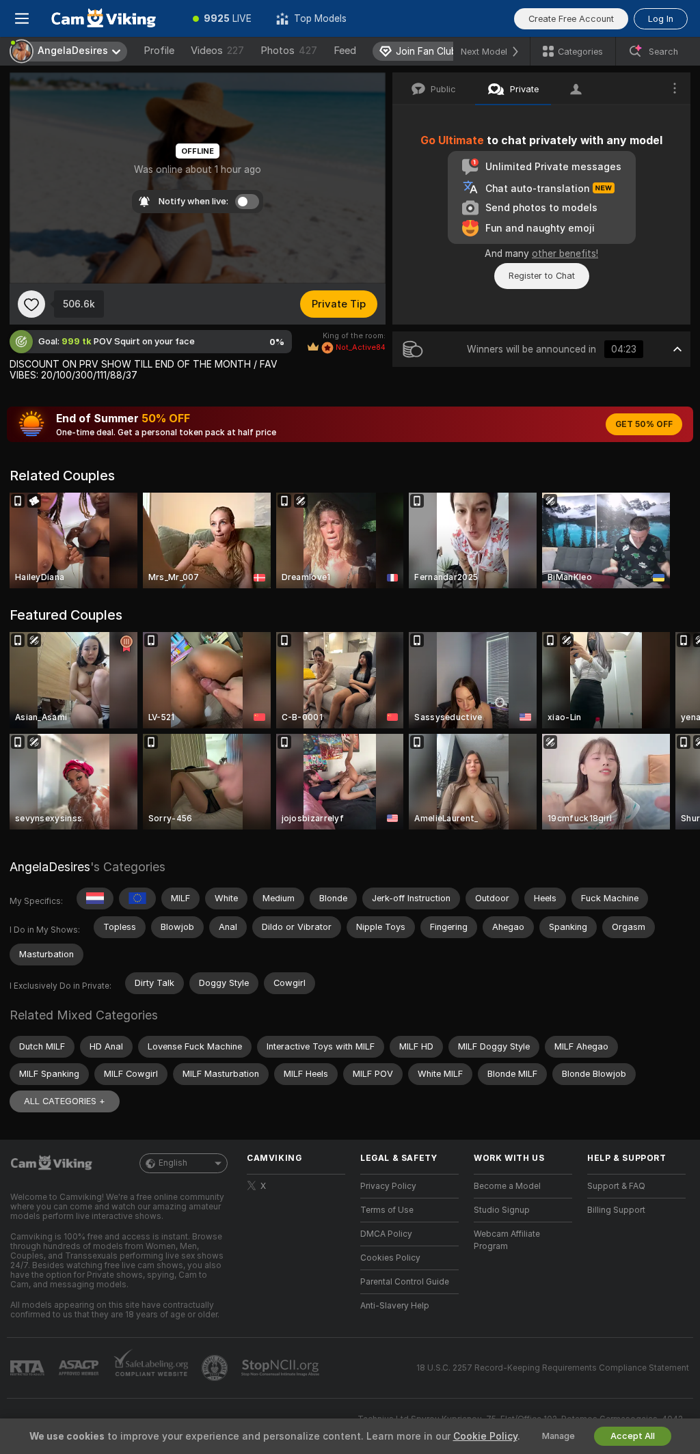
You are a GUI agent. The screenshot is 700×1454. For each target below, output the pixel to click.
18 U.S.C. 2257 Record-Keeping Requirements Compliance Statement (552, 1368)
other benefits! (565, 253)
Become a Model (507, 1186)
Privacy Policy (388, 1186)
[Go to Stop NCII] (281, 1368)
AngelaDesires (50, 867)
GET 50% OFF (644, 424)
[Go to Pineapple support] (216, 1368)
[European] (137, 898)
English (173, 1163)
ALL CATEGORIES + (64, 1101)
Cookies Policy (390, 1258)
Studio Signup (502, 1210)
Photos (288, 50)
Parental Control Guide (404, 1282)
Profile (159, 50)
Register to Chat (542, 276)
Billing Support (616, 1210)
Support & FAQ (616, 1186)
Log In (660, 19)
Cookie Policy (485, 1436)
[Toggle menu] (22, 18)
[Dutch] (95, 898)
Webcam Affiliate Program (507, 1240)
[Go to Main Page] (112, 18)
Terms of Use (387, 1210)
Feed (345, 50)
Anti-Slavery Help (394, 1306)
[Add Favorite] (31, 304)
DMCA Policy (386, 1234)
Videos (217, 50)
